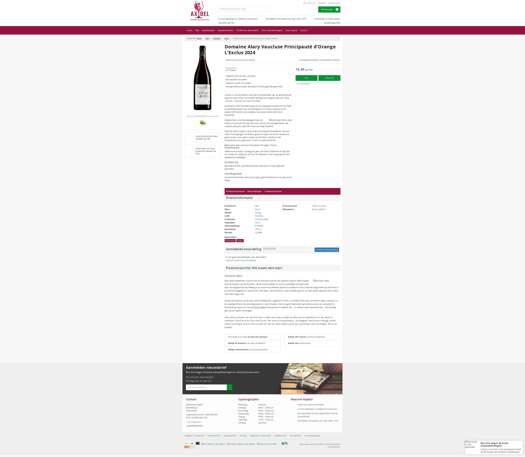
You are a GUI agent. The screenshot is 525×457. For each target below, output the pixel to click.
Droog (258, 212)
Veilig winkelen (230, 435)
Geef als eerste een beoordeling (240, 260)
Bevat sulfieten (319, 209)
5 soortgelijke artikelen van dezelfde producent (319, 60)
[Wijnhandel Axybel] (200, 11)
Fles (306, 78)
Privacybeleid (295, 435)
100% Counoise (319, 206)
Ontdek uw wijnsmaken (247, 30)
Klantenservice (334, 3)
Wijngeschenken (225, 30)
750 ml (258, 229)
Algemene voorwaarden (260, 435)
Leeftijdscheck (280, 435)
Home (189, 30)
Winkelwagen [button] (329, 9)
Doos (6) (329, 78)
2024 (257, 222)
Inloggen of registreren (194, 435)
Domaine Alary (262, 219)
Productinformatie (235, 191)
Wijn (197, 30)
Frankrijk (216, 38)
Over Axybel (291, 30)
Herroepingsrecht (312, 435)
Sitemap (243, 435)
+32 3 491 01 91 (309, 3)
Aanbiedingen (208, 30)
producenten (299, 343)
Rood (226, 38)
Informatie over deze (247, 337)
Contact (303, 30)
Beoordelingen (254, 191)
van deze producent (246, 343)
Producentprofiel (273, 191)
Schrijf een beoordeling (326, 249)
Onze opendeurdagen (272, 30)
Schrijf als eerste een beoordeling (240, 60)
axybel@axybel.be (195, 425)
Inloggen (322, 3)
